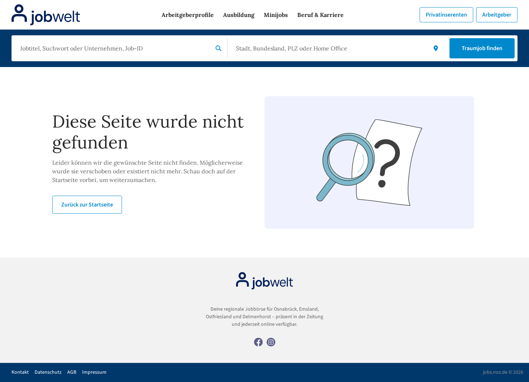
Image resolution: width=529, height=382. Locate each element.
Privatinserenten (446, 15)
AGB (71, 372)
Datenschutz (48, 372)
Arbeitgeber (496, 15)
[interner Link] (46, 14)
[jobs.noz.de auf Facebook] (258, 342)
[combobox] (113, 48)
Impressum (94, 372)
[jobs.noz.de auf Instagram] (271, 342)
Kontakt (20, 372)
